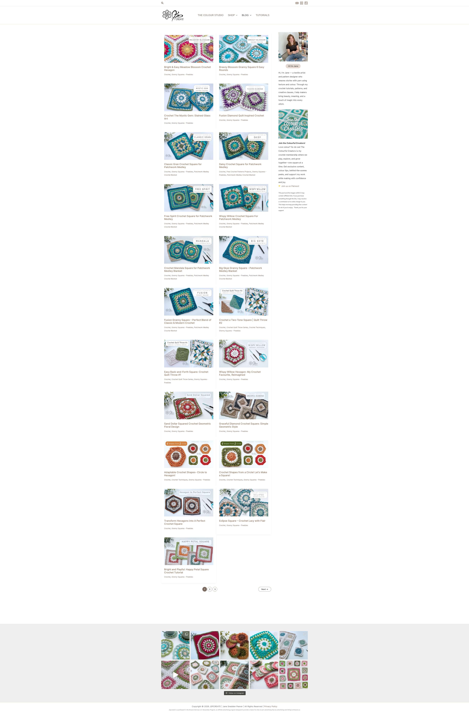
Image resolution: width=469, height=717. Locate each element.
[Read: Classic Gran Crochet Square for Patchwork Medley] (188, 146)
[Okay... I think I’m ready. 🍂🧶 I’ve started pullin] (234, 645)
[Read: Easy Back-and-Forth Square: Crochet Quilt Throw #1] (188, 353)
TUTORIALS (262, 15)
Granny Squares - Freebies (182, 74)
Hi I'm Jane (293, 66)
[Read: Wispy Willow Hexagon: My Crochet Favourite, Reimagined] (243, 353)
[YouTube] (297, 3)
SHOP (231, 15)
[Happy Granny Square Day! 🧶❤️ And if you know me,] (264, 645)
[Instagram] (301, 3)
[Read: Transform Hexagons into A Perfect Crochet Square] (188, 502)
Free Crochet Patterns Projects (239, 172)
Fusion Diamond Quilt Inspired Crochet (241, 115)
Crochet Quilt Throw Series (237, 327)
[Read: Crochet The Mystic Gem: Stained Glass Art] (188, 97)
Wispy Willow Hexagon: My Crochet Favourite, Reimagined (240, 373)
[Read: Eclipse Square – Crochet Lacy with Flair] (243, 502)
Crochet (167, 74)
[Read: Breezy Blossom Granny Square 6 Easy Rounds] (243, 48)
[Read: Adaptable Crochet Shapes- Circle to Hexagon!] (188, 454)
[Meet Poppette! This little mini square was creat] (205, 675)
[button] (162, 3)
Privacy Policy (270, 706)
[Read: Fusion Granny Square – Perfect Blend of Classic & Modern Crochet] (188, 301)
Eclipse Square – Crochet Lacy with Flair (242, 520)
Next (264, 589)
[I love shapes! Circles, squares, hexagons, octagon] (205, 645)
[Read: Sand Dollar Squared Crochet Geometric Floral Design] (188, 405)
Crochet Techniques (257, 327)
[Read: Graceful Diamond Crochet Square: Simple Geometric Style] (243, 405)
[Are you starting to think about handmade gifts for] (175, 645)
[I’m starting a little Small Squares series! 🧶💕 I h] (293, 645)
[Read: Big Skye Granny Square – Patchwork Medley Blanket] (243, 249)
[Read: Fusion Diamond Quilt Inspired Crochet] (243, 97)
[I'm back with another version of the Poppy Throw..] (234, 675)
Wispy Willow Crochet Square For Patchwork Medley (238, 218)
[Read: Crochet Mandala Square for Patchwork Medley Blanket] (188, 249)
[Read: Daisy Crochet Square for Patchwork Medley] (243, 146)
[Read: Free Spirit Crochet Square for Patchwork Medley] (188, 197)
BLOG (245, 15)
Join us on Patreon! (290, 186)
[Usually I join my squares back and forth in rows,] (293, 675)
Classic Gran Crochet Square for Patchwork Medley (183, 166)
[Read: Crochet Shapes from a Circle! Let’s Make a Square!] (243, 454)
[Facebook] (306, 3)
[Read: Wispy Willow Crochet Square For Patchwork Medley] (243, 197)
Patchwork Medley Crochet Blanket (241, 175)
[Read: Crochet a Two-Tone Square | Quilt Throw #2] (243, 301)
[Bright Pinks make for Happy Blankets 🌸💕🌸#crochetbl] (175, 675)
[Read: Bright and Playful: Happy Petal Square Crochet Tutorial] (188, 551)
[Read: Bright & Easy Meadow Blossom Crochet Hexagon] (188, 48)
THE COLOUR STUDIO (211, 15)
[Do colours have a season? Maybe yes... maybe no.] (264, 675)
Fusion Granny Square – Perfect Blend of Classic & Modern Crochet (187, 321)
